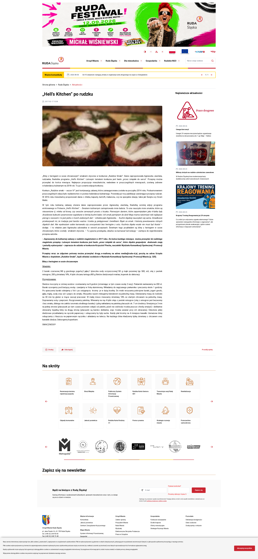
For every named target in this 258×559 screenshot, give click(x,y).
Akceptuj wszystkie (244, 548)
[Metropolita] (64, 446)
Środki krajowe (155, 523)
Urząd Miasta (92, 61)
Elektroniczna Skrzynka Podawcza (127, 531)
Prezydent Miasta (121, 523)
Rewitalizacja (189, 387)
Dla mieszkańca (131, 61)
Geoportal (83, 536)
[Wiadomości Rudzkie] (175, 446)
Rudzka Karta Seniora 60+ (141, 387)
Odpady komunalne (68, 416)
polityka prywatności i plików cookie (157, 501)
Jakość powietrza (93, 416)
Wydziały (118, 528)
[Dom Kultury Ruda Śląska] (157, 446)
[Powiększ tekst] (162, 51)
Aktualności (77, 85)
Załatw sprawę (120, 520)
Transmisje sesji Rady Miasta (165, 387)
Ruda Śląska (111, 61)
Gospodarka (151, 61)
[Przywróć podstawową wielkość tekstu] (156, 52)
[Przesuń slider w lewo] (46, 401)
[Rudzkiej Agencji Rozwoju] (83, 446)
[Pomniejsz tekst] (150, 51)
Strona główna (48, 85)
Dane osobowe (191, 523)
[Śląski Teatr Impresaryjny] (138, 446)
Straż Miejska (93, 387)
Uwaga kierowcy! (195, 118)
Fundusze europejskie (158, 520)
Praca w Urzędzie (121, 534)
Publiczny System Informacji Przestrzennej (117, 387)
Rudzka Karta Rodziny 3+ (117, 416)
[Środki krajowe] (172, 51)
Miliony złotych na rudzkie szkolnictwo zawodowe (195, 161)
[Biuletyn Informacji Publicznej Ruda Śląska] (213, 51)
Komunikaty (84, 520)
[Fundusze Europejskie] (184, 51)
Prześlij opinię (207, 350)
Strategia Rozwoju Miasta (159, 528)
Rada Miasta (119, 526)
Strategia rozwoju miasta (165, 416)
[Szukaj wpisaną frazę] (213, 60)
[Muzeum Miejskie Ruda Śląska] (101, 446)
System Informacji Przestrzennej (91, 533)
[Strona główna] (53, 61)
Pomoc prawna (141, 416)
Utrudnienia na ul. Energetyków (115, 75)
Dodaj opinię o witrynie (194, 526)
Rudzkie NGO (170, 61)
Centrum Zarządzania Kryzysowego (92, 526)
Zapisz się (199, 490)
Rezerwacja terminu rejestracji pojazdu (68, 387)
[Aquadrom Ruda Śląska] (194, 446)
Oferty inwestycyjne (157, 526)
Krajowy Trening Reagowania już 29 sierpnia (195, 206)
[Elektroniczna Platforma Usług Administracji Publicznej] (199, 51)
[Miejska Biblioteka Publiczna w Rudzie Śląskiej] (120, 446)
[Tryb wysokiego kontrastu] (144, 51)
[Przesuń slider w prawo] (212, 401)
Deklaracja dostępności (194, 520)
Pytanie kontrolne (174, 486)
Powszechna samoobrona (189, 416)
